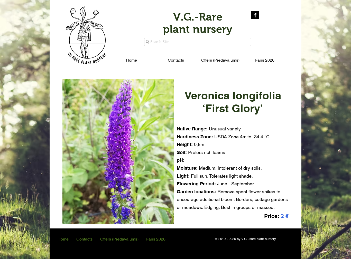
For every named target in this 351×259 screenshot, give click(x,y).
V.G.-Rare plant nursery (197, 23)
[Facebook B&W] (255, 15)
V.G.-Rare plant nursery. (259, 239)
